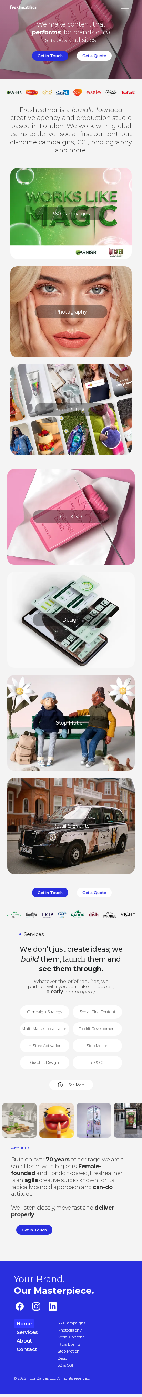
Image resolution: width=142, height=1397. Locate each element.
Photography (71, 312)
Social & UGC (71, 410)
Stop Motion (71, 723)
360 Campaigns (71, 213)
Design (71, 620)
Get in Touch (50, 55)
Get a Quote (94, 55)
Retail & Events (70, 826)
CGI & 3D (71, 517)
